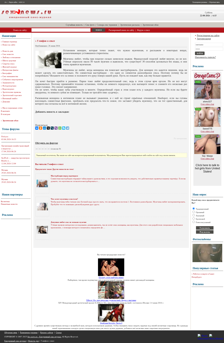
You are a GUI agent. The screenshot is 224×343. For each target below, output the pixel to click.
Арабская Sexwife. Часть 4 (111, 323)
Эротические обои (150, 24)
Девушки (6, 101)
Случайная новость (74, 24)
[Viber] (56, 128)
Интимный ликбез (9, 98)
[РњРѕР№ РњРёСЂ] (44, 128)
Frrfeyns (4, 136)
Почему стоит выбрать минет (111, 277)
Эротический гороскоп (12, 95)
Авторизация (204, 38)
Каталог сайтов (46, 332)
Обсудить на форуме (46, 143)
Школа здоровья (9, 60)
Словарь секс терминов (107, 24)
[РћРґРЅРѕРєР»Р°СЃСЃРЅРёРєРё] (40, 128)
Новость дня (7, 51)
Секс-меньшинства (10, 76)
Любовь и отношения (11, 57)
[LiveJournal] (52, 128)
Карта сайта (13, 2)
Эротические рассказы (130, 24)
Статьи (59, 332)
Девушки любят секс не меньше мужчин (68, 222)
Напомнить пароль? (205, 57)
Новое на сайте (8, 44)
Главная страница (9, 41)
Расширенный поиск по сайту (121, 30)
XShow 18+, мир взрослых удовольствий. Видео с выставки (111, 300)
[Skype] (63, 128)
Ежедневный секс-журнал (15, 340)
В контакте (5, 111)
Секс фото (89, 24)
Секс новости (8, 54)
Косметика (5, 201)
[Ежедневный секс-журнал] (26, 20)
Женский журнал (9, 66)
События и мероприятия (12, 79)
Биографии (7, 73)
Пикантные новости (9, 204)
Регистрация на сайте (208, 35)
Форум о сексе (143, 30)
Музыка (4, 170)
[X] (48, 128)
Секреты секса (8, 63)
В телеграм (5, 114)
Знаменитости (8, 82)
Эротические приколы (11, 92)
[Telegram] (67, 128)
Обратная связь (214, 2)
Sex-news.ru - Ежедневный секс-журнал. (44, 336)
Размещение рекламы (199, 2)
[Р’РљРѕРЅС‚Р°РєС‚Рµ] (36, 128)
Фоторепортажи (9, 85)
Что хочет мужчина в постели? (64, 199)
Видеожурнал (8, 89)
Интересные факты (10, 70)
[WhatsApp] (59, 128)
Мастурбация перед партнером (64, 175)
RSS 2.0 (21, 2)
